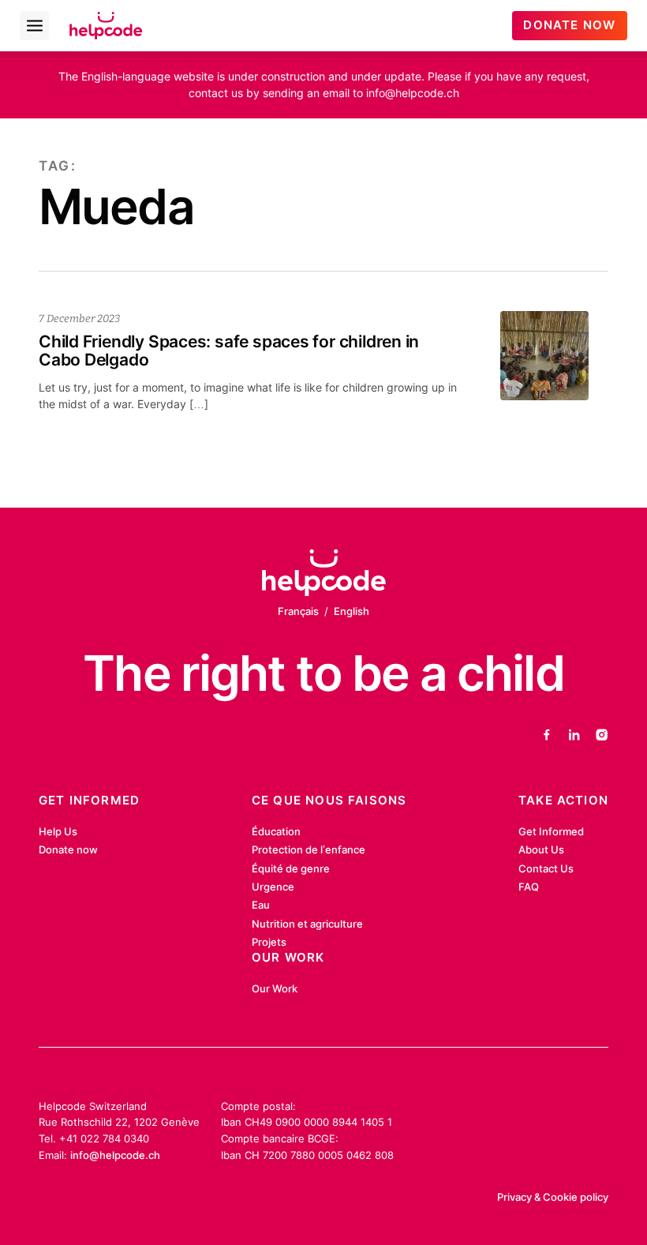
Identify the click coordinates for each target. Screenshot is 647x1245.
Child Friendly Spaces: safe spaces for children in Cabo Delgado (229, 350)
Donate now (68, 849)
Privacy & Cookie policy (552, 1197)
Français (298, 611)
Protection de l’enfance (308, 849)
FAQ (528, 886)
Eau (261, 904)
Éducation (276, 831)
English (351, 611)
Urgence (273, 886)
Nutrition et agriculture (307, 923)
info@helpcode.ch (115, 1155)
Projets (269, 942)
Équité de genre (291, 868)
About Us (541, 849)
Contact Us (546, 868)
